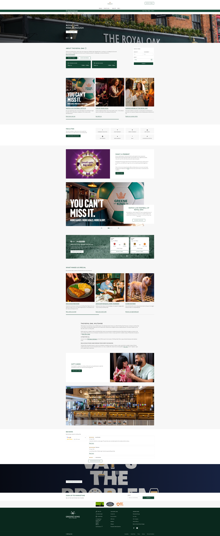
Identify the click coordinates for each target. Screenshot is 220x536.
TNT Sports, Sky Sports (92, 339)
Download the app (136, 513)
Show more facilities (73, 135)
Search (143, 63)
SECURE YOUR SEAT (138, 220)
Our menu (126, 346)
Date (135, 57)
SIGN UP (148, 497)
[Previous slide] (102, 228)
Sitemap (143, 534)
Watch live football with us (76, 108)
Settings (121, 10)
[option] (94, 422)
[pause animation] (71, 38)
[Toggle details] (85, 437)
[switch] (95, 10)
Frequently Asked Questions (116, 526)
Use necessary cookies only (147, 6)
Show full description (70, 54)
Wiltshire (76, 13)
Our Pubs (134, 516)
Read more (91, 443)
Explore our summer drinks (139, 92)
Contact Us (113, 513)
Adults (136, 51)
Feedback (112, 521)
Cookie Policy (133, 534)
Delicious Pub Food (72, 303)
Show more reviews (95, 460)
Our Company (135, 519)
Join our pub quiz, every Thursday (107, 303)
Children (146, 51)
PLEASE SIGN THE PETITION (74, 481)
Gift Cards (112, 519)
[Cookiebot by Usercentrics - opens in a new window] (70, 10)
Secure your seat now (80, 92)
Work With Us (135, 521)
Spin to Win (120, 173)
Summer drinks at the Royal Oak (136, 108)
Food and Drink (113, 516)
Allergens (112, 524)
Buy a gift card (76, 370)
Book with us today (86, 334)
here (128, 168)
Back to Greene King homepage (138, 524)
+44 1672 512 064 (99, 514)
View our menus (84, 57)
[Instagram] (137, 528)
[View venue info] (85, 48)
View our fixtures (77, 251)
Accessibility (126, 534)
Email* (129, 495)
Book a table (71, 31)
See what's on (110, 92)
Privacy (139, 534)
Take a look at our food (80, 287)
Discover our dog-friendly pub (139, 287)
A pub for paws (130, 303)
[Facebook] (134, 528)
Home (67, 13)
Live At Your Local (102, 108)
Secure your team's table (110, 287)
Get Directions (98, 526)
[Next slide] (118, 228)
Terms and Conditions (150, 534)
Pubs (71, 13)
